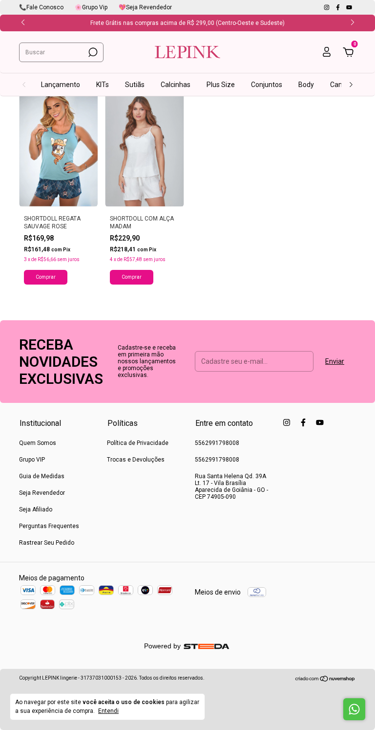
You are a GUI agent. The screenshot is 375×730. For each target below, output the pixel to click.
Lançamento (60, 84)
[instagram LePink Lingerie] (327, 7)
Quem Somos (37, 443)
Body (306, 84)
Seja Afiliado (35, 509)
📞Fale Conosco (41, 7)
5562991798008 (217, 443)
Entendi (108, 711)
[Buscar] (92, 52)
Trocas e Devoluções (136, 459)
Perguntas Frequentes (49, 526)
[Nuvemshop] (325, 679)
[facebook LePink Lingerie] (338, 7)
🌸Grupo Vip (91, 7)
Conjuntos (266, 84)
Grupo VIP (32, 459)
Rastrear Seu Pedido (46, 542)
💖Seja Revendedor (145, 7)
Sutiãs (135, 84)
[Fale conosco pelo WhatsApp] (354, 709)
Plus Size (221, 84)
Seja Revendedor (42, 492)
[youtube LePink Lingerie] (349, 7)
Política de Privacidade (137, 443)
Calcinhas (175, 84)
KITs (102, 84)
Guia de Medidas (41, 476)
